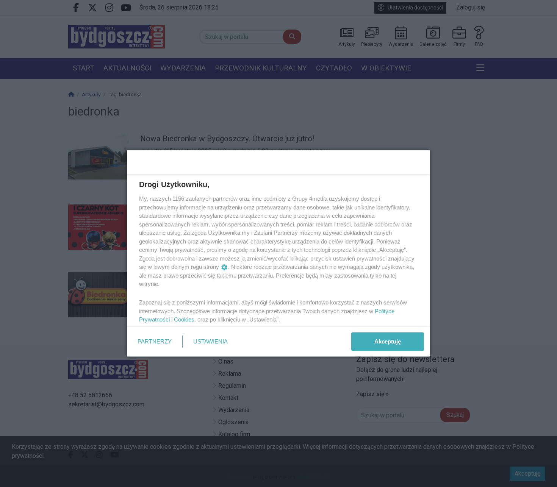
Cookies (184, 319)
